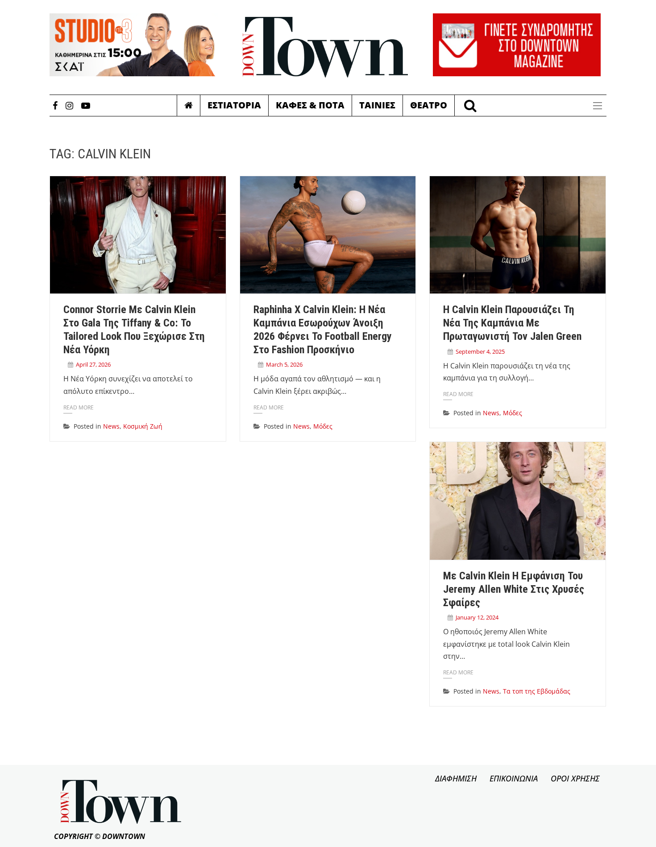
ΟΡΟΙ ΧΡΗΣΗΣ (575, 778)
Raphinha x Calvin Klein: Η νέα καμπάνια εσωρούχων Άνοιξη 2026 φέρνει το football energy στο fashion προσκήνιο (322, 329)
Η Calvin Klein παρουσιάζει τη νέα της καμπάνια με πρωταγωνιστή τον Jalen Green (512, 323)
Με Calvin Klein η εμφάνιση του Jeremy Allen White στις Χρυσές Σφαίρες (513, 589)
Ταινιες (377, 105)
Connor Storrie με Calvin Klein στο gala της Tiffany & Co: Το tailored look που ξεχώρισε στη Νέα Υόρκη (134, 329)
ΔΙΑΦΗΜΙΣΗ (456, 778)
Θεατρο (428, 105)
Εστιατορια (234, 105)
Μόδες (322, 426)
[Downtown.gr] (325, 47)
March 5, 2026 (284, 364)
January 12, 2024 (477, 617)
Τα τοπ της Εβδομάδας (536, 691)
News (111, 426)
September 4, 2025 (480, 351)
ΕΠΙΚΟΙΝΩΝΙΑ (514, 778)
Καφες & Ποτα (310, 105)
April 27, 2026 (93, 364)
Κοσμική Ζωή (142, 426)
